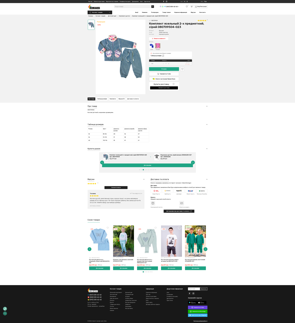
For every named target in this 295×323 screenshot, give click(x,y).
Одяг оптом (147, 1)
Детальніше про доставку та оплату (177, 211)
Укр (202, 1)
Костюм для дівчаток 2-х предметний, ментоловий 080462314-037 (144, 261)
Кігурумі (127, 296)
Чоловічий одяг (129, 294)
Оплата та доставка (99, 1)
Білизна (112, 300)
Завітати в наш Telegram (199, 315)
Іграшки (112, 310)
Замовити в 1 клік (165, 74)
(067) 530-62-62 (95, 295)
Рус (205, 1)
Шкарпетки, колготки (131, 300)
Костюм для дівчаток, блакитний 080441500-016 (267, 260)
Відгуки (193, 12)
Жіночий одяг (113, 294)
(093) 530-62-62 (96, 300)
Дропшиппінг (135, 1)
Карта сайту (149, 302)
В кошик (164, 69)
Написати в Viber (199, 307)
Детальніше (147, 165)
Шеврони (127, 304)
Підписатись (203, 288)
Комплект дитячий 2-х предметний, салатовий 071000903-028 (240, 261)
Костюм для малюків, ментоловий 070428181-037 (195, 260)
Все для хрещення (130, 302)
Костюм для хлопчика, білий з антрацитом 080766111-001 (169, 260)
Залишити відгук (116, 187)
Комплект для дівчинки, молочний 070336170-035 (123, 260)
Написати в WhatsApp (198, 311)
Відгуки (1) (122, 99)
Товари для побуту (115, 304)
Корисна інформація (180, 12)
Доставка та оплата (133, 99)
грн (181, 1)
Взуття (112, 302)
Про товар (91, 99)
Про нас (90, 1)
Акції (136, 12)
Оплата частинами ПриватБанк (165, 79)
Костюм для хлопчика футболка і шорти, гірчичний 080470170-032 (219, 260)
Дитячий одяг (128, 292)
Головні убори (129, 298)
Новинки (144, 12)
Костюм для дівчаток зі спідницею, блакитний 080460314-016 (99, 261)
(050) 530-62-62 (96, 297)
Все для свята (129, 308)
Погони (112, 306)
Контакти (202, 12)
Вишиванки (113, 296)
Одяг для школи (114, 298)
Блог (141, 1)
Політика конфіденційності (200, 321)
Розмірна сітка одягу (125, 1)
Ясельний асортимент (116, 292)
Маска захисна (114, 308)
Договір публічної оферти (153, 304)
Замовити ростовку (164, 87)
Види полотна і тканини (112, 1)
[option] (91, 25)
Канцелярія (128, 306)
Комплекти (113, 99)
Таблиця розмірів (156, 55)
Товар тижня (166, 12)
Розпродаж (154, 12)
